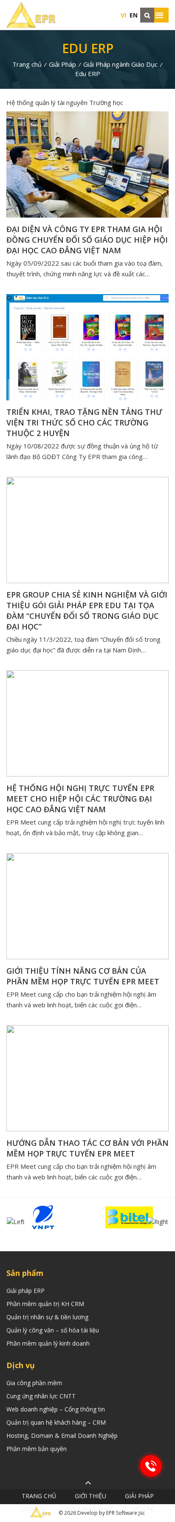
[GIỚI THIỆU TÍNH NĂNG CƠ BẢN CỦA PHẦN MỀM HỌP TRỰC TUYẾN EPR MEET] (87, 906)
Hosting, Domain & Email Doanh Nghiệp (62, 1435)
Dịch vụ (33, 1509)
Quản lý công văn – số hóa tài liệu (52, 1330)
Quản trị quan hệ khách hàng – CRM (56, 1422)
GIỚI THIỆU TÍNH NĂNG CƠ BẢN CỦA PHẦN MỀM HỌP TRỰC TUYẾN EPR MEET (82, 976)
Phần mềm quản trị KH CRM (45, 1304)
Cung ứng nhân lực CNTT (41, 1396)
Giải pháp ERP (25, 1291)
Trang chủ (27, 64)
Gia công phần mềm (34, 1383)
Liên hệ (143, 1509)
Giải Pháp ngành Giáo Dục (120, 64)
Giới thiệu (90, 1496)
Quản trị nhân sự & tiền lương (47, 1317)
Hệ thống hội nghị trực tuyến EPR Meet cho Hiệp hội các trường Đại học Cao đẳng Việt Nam (80, 798)
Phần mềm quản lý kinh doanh (48, 1343)
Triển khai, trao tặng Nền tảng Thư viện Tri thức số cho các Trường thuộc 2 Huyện (84, 422)
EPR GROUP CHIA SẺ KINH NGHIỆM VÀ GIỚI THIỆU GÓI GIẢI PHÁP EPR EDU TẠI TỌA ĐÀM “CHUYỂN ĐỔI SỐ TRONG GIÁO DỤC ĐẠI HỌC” (86, 611)
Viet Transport (88, 1509)
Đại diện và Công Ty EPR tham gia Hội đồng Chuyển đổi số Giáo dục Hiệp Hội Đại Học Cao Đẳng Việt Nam (87, 239)
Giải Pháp (62, 64)
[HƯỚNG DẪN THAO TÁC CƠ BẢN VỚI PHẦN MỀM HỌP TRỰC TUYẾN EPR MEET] (87, 1078)
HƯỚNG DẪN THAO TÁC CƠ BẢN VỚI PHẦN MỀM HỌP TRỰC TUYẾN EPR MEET (87, 1148)
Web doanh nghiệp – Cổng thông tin (55, 1409)
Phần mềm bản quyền (36, 1449)
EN (134, 15)
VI (123, 15)
